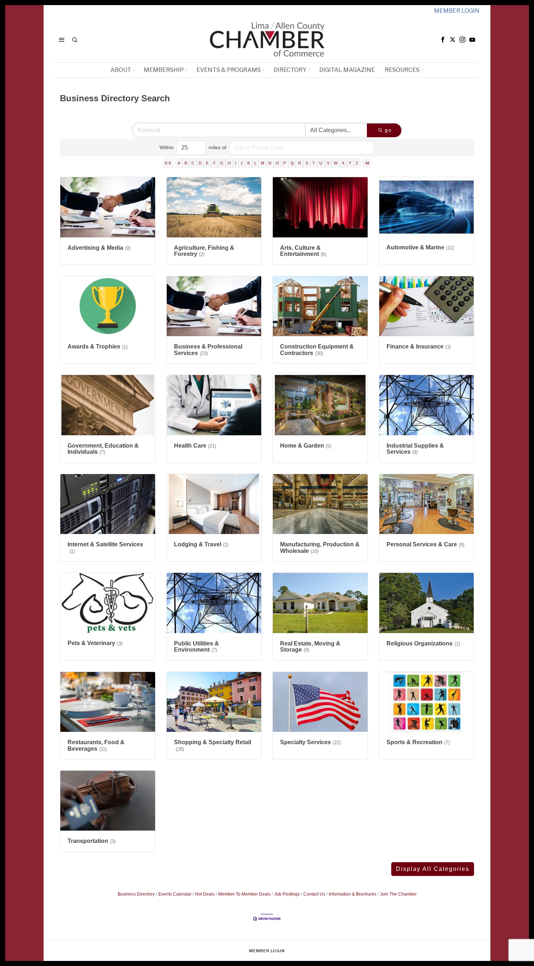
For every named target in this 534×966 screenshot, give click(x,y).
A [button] (179, 163)
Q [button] (292, 163)
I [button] (235, 163)
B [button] (186, 163)
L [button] (255, 163)
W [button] (335, 163)
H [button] (229, 163)
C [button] (192, 163)
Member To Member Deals (244, 894)
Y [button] (350, 163)
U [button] (320, 163)
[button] (432, 869)
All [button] (367, 163)
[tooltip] (442, 39)
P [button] (284, 163)
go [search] (388, 130)
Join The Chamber (398, 894)
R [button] (299, 163)
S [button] (307, 163)
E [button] (207, 163)
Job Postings (287, 894)
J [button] (241, 163)
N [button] (269, 163)
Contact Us (314, 894)
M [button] (262, 163)
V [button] (328, 163)
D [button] (200, 163)
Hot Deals (205, 894)
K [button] (248, 163)
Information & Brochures (352, 894)
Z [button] (357, 163)
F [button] (214, 163)
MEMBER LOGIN (457, 10)
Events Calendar (174, 894)
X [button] (343, 163)
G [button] (221, 163)
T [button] (313, 163)
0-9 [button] (168, 163)
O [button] (277, 163)
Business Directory (136, 894)
